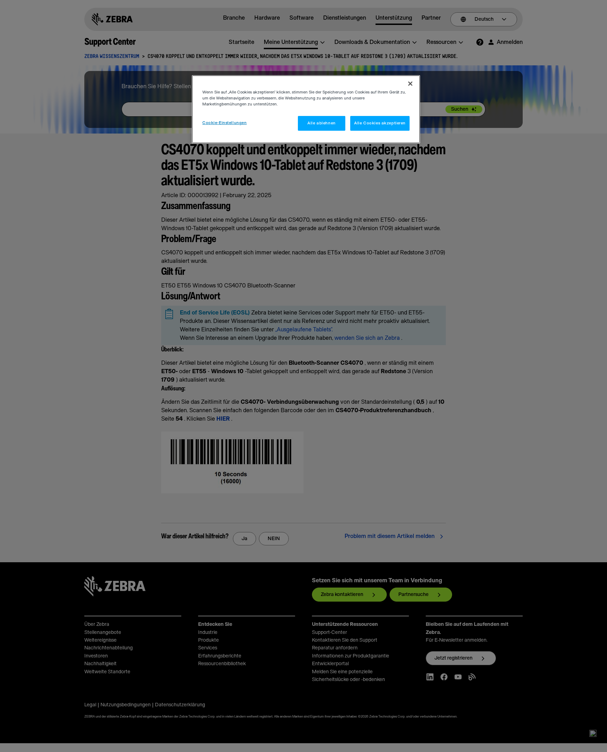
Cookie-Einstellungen (224, 123)
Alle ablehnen (321, 123)
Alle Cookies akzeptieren (380, 123)
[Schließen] (410, 83)
